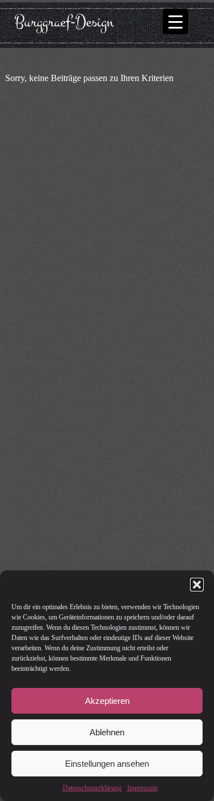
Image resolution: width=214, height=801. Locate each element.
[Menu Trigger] (175, 21)
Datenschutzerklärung (92, 788)
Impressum (142, 788)
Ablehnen (107, 732)
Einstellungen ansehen (107, 763)
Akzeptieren (107, 701)
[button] (197, 584)
